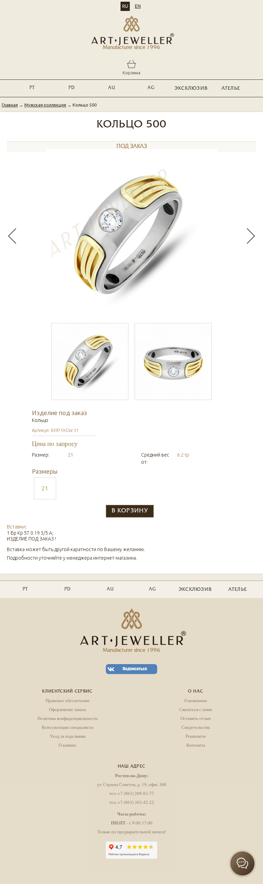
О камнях (67, 745)
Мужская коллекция (45, 104)
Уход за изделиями (68, 736)
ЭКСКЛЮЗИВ (191, 88)
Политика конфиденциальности (67, 718)
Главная (10, 104)
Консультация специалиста (67, 727)
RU (125, 6)
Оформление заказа (67, 709)
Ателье (231, 88)
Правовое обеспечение (68, 700)
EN (138, 6)
